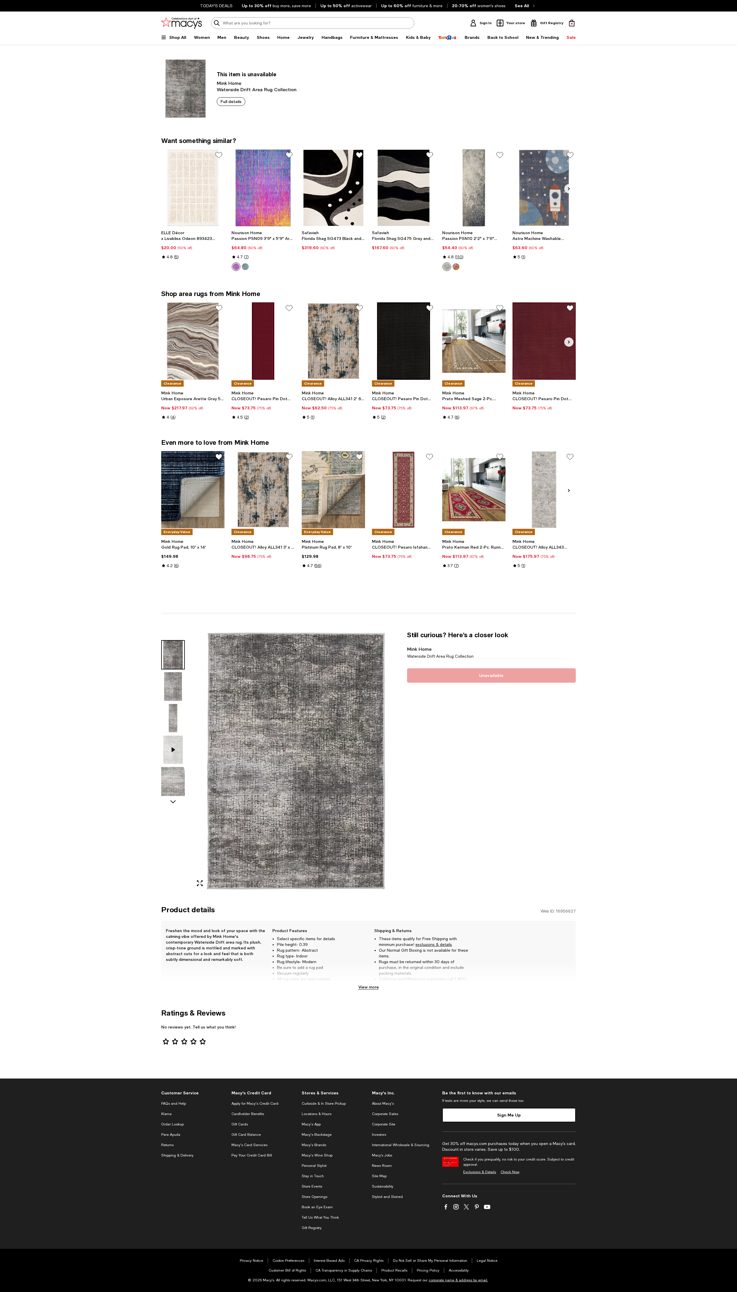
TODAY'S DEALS (216, 5)
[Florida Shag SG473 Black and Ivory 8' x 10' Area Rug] (333, 187)
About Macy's (383, 1104)
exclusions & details (433, 944)
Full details (231, 101)
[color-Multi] (236, 266)
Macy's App (311, 1124)
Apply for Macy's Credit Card (254, 1104)
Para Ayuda (170, 1135)
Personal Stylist (314, 1166)
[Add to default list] (218, 155)
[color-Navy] (245, 266)
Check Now (510, 1172)
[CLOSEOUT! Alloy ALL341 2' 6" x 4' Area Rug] (333, 340)
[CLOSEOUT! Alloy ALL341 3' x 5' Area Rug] (263, 489)
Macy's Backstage (317, 1135)
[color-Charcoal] (446, 266)
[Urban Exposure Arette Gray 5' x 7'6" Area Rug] (193, 340)
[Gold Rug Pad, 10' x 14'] (193, 489)
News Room (382, 1166)
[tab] (173, 654)
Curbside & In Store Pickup (324, 1104)
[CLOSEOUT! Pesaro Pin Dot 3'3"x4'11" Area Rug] (403, 340)
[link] (193, 245)
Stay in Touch (313, 1176)
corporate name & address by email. (458, 1280)
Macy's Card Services (249, 1145)
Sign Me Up (509, 1114)
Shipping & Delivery (177, 1155)
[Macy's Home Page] (181, 23)
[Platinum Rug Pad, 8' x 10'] (333, 489)
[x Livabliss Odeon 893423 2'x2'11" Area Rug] (193, 187)
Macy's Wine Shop (317, 1155)
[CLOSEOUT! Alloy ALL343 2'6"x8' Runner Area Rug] (544, 489)
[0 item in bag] (572, 23)
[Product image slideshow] (296, 761)
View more (368, 986)
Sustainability (382, 1186)
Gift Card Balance (246, 1135)
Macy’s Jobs (382, 1155)
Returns (167, 1145)
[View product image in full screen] (199, 883)
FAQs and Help (173, 1104)
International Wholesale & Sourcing (400, 1145)
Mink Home (229, 83)
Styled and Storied (387, 1197)
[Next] (568, 188)
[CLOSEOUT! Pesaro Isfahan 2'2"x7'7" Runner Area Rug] (403, 489)
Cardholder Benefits (247, 1114)
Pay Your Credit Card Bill (251, 1155)
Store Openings (314, 1197)
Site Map (379, 1176)
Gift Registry (312, 1228)
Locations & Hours (316, 1114)
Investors (379, 1135)
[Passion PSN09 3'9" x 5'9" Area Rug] (263, 187)
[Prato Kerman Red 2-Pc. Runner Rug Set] (474, 489)
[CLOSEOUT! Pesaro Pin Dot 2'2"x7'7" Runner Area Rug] (263, 340)
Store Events (312, 1186)
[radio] (236, 266)
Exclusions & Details (479, 1172)
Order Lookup (172, 1124)
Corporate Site (383, 1124)
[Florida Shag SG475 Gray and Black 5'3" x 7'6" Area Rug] (403, 187)
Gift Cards (239, 1124)
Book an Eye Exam (317, 1207)
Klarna (166, 1114)
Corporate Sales (385, 1114)
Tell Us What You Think (320, 1217)
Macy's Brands (314, 1145)
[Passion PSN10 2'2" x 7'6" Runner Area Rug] (474, 187)
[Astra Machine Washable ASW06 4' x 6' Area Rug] (544, 187)
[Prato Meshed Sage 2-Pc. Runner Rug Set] (474, 340)
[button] (280, 761)
